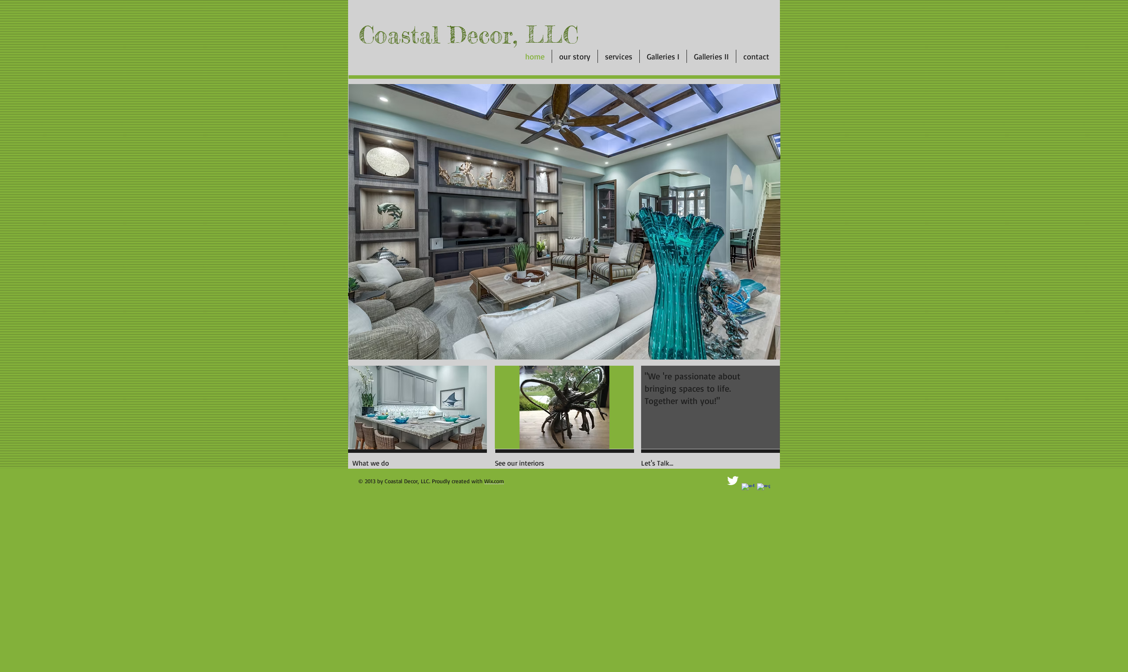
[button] (564, 407)
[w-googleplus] (763, 489)
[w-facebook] (748, 489)
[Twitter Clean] (732, 480)
